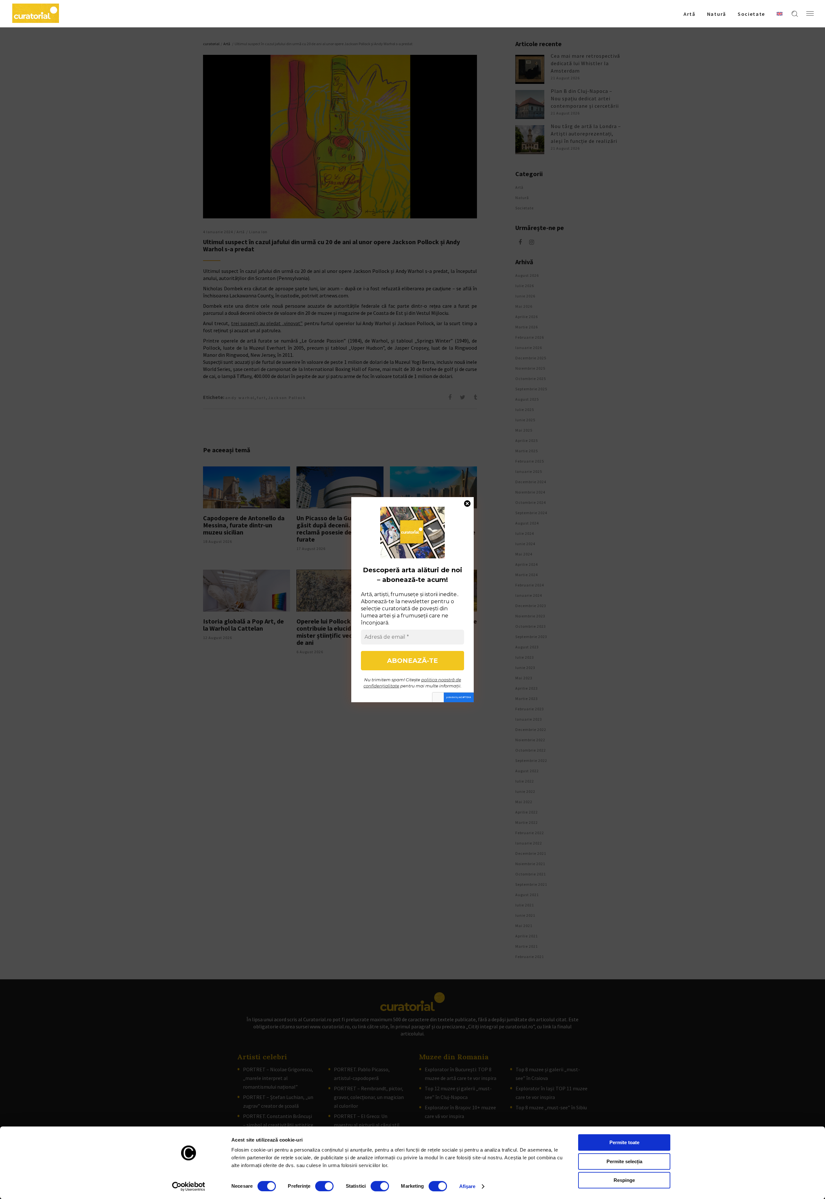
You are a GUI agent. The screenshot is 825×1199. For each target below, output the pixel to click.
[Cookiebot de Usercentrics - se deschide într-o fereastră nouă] (188, 1186)
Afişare (467, 1186)
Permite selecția (624, 1161)
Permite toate (624, 1142)
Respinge (624, 1180)
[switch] (324, 1186)
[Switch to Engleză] (779, 13)
